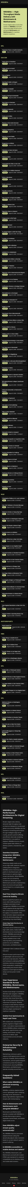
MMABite (4, 2)
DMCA (18, 1183)
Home (3, 1183)
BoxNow (24, 1183)
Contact (8, 1183)
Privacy (14, 1183)
